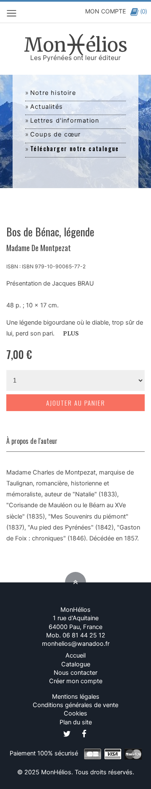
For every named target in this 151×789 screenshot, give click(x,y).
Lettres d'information (64, 120)
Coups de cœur (55, 134)
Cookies (75, 713)
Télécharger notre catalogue (74, 148)
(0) (143, 11)
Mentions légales (75, 696)
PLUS (71, 333)
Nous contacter (75, 672)
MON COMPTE (105, 11)
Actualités (46, 106)
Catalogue (75, 664)
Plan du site (76, 722)
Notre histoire (53, 93)
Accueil (75, 655)
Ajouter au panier (75, 402)
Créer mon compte (75, 681)
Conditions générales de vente (75, 705)
